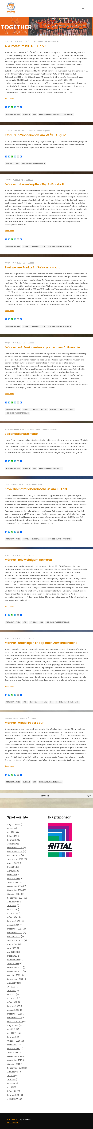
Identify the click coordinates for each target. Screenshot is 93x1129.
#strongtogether (13, 114)
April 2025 (12, 870)
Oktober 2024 (14, 894)
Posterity (27, 1119)
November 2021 (14, 1017)
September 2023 (15, 940)
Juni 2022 (11, 990)
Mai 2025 (11, 867)
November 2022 (14, 971)
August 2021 (12, 1025)
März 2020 (12, 1044)
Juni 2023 (11, 948)
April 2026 (12, 832)
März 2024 (12, 917)
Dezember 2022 (14, 967)
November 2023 (14, 932)
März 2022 (12, 1002)
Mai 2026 (11, 828)
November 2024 (15, 890)
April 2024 (12, 913)
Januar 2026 (13, 843)
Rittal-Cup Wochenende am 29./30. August (35, 135)
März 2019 (11, 1091)
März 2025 (12, 874)
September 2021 (15, 1021)
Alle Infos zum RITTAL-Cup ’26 (25, 46)
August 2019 (12, 1071)
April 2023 (12, 952)
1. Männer (39, 41)
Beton (35, 409)
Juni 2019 (11, 1079)
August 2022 (13, 983)
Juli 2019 (11, 1075)
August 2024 (13, 901)
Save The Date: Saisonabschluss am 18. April (36, 489)
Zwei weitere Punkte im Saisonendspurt (32, 267)
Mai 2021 (11, 1029)
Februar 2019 (13, 1095)
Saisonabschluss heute (21, 434)
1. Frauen (33, 41)
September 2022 (15, 979)
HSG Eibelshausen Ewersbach (50, 114)
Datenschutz (13, 1122)
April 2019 (11, 1087)
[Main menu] (83, 8)
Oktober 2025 (13, 855)
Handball (26, 114)
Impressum (12, 1119)
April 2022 (12, 998)
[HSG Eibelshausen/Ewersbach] (11, 8)
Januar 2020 (13, 1052)
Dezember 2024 (15, 886)
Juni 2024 (11, 905)
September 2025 (15, 859)
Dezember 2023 (14, 928)
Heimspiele (55, 41)
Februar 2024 (13, 921)
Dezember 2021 (14, 1013)
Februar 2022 (13, 1006)
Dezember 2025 (15, 847)
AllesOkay (26, 409)
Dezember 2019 (14, 1056)
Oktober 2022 (13, 975)
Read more (9, 98)
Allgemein (47, 41)
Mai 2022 (11, 994)
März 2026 (12, 836)
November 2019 (14, 1060)
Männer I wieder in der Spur (24, 723)
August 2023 (13, 944)
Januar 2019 (12, 1098)
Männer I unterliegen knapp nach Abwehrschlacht (41, 643)
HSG (34, 114)
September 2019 (15, 1068)
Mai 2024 (11, 909)
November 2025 (15, 851)
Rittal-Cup (68, 114)
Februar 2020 (13, 1048)
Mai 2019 (11, 1083)
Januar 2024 (13, 925)
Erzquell (26, 246)
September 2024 (15, 898)
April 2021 (11, 1033)
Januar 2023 (13, 963)
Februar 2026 (13, 840)
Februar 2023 (13, 959)
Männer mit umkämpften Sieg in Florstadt (34, 184)
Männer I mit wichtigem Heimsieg (28, 560)
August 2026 (13, 824)
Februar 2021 (13, 1037)
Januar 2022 (13, 1010)
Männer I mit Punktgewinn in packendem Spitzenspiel (43, 347)
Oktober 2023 (13, 936)
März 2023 (12, 955)
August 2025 (13, 863)
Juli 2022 (11, 986)
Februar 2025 (13, 878)
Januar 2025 (13, 882)
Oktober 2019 (13, 1064)
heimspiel (63, 409)
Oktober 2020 (13, 1041)
